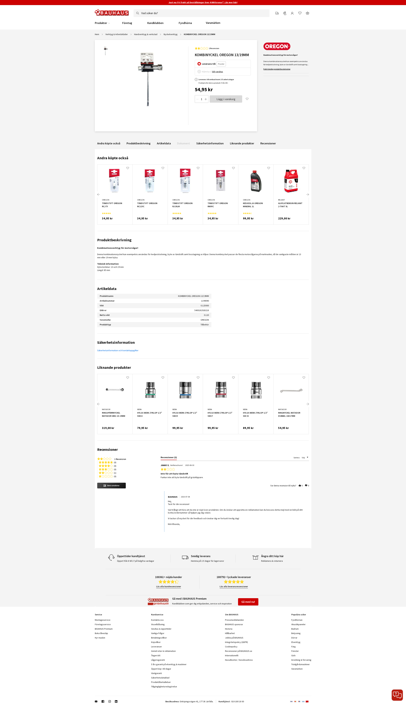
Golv (293, 655)
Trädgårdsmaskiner (300, 664)
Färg (293, 646)
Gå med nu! (248, 602)
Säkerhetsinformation (210, 143)
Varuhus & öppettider (161, 628)
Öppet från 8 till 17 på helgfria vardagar (135, 560)
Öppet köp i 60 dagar (161, 668)
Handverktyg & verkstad (145, 34)
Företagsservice (103, 624)
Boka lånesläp (101, 633)
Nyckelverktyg (170, 34)
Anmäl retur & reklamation (163, 651)
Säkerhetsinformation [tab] (116, 342)
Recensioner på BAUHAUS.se (238, 651)
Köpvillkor (156, 642)
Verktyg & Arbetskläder (116, 34)
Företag (127, 23)
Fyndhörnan (296, 619)
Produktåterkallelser (161, 682)
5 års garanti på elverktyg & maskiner (169, 664)
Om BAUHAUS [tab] (231, 614)
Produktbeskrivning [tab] (114, 239)
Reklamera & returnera (272, 560)
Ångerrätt (155, 655)
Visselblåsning (158, 624)
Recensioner (268, 143)
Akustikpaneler (298, 624)
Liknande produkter (242, 143)
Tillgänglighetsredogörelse (164, 686)
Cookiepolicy (231, 646)
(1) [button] (115, 472)
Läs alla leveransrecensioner (234, 586)
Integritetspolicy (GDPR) (236, 642)
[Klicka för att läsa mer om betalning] (300, 701)
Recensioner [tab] (107, 449)
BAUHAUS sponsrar (234, 624)
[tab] (169, 458)
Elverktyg (295, 642)
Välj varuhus (217, 71)
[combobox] (201, 13)
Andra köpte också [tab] (112, 157)
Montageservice (102, 619)
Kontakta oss (157, 619)
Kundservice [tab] (157, 614)
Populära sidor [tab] (298, 614)
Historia (228, 628)
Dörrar (294, 637)
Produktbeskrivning (139, 143)
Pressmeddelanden (234, 619)
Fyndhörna (185, 23)
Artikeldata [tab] (106, 288)
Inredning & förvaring (301, 659)
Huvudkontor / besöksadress (239, 659)
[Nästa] (307, 194)
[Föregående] (98, 194)
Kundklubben (155, 23)
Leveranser (156, 646)
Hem (97, 34)
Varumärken (213, 23)
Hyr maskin (100, 637)
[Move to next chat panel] (397, 695)
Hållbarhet (230, 633)
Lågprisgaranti (158, 659)
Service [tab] (98, 614)
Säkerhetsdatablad (160, 677)
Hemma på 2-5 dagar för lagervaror (207, 560)
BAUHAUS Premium (104, 628)
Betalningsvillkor (159, 637)
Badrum (295, 628)
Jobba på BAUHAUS (234, 637)
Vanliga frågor (157, 633)
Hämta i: (206, 71)
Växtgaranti (156, 673)
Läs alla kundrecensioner (168, 586)
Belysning (296, 633)
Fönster (295, 651)
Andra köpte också (108, 143)
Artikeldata (164, 143)
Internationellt (231, 655)
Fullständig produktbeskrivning (276, 69)
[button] (111, 485)
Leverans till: (209, 63)
